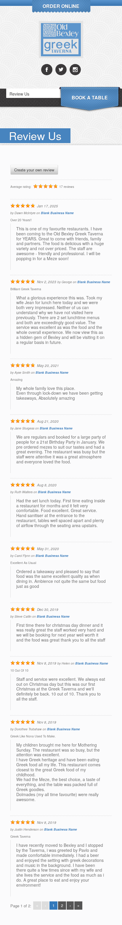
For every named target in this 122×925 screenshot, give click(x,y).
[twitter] (61, 69)
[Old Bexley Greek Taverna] (61, 39)
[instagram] (75, 69)
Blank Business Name (57, 213)
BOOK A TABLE (90, 97)
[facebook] (46, 69)
